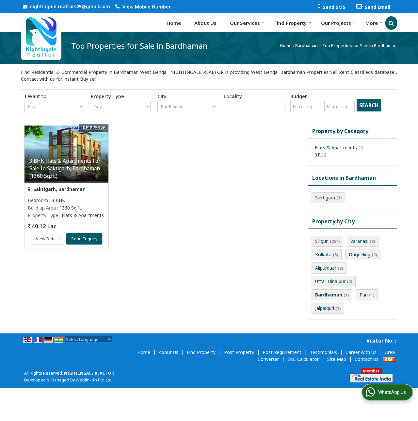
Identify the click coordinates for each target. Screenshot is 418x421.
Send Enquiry (84, 239)
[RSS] (389, 359)
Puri (364, 295)
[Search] (391, 23)
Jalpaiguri (324, 308)
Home (174, 23)
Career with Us (361, 352)
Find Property (290, 23)
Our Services (245, 23)
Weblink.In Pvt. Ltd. (94, 380)
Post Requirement (282, 352)
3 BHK (320, 155)
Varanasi (359, 241)
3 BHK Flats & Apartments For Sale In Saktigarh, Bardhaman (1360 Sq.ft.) (65, 168)
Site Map (336, 359)
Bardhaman (306, 45)
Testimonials (323, 352)
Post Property (239, 352)
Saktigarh (325, 197)
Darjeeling (359, 254)
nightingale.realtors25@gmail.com (70, 6)
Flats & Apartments (336, 147)
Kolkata (323, 254)
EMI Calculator (303, 359)
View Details (48, 239)
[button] (146, 7)
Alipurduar (325, 268)
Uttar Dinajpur (330, 281)
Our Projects (336, 23)
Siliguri (322, 241)
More (371, 23)
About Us (205, 23)
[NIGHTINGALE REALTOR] (41, 36)
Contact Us (366, 359)
